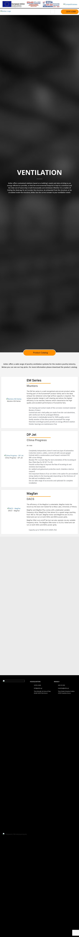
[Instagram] (11, 828)
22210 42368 (71, 12)
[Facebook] (5, 828)
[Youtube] (16, 828)
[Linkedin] (22, 828)
